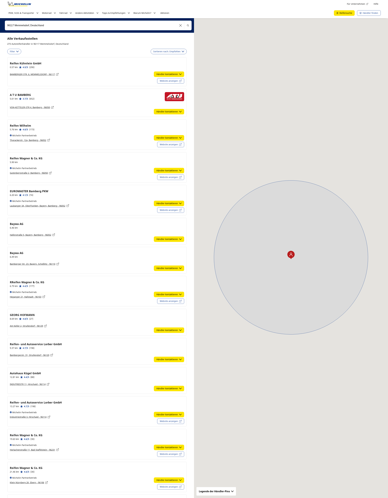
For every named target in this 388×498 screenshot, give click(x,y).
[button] (180, 25)
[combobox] (98, 25)
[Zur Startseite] (19, 4)
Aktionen (164, 13)
